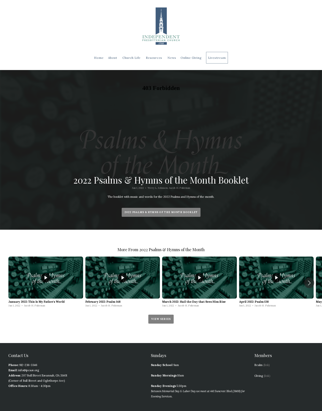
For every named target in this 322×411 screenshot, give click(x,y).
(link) (266, 365)
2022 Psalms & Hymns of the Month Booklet (161, 212)
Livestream (217, 58)
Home (98, 58)
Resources (154, 58)
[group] (45, 283)
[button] (309, 283)
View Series (161, 319)
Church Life (131, 58)
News (172, 58)
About (113, 58)
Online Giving (191, 58)
